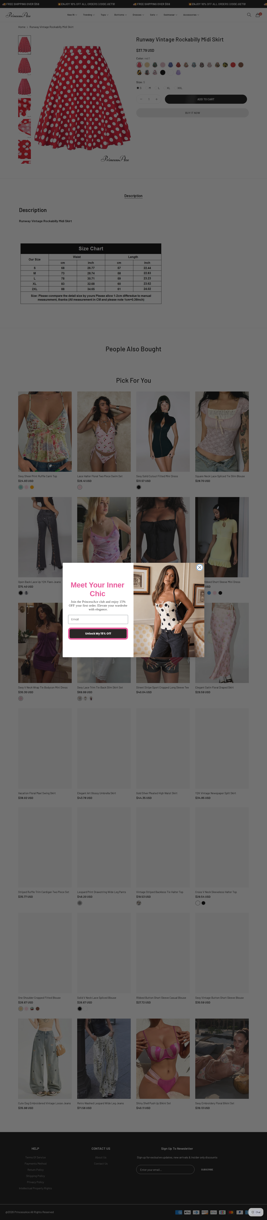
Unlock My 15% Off (98, 633)
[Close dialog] (200, 567)
